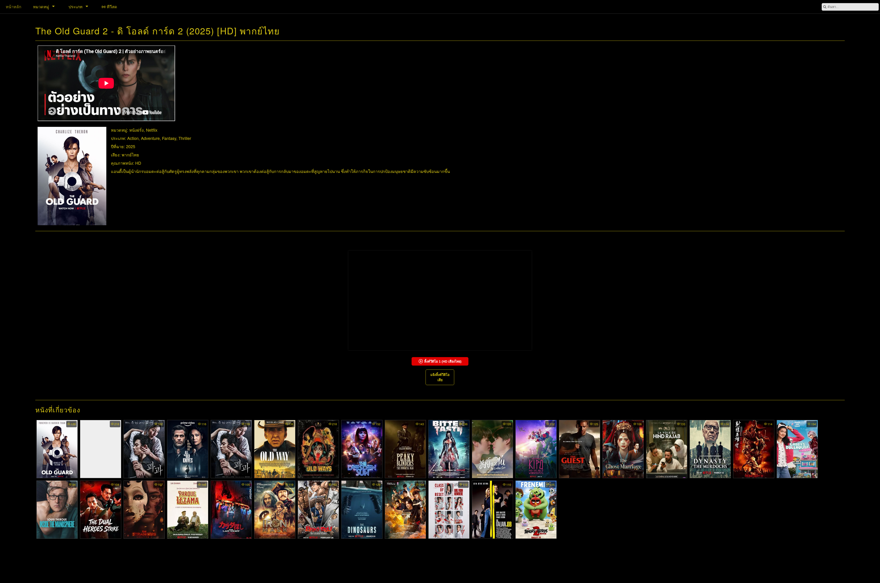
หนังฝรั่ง (136, 130)
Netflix (151, 130)
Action (133, 138)
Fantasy (169, 138)
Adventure (150, 138)
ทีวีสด (112, 6)
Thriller (185, 138)
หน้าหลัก (13, 6)
